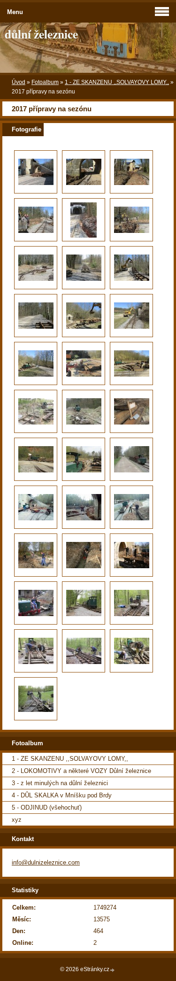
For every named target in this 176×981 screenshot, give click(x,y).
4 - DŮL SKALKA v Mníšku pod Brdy (62, 795)
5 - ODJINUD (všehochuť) (47, 807)
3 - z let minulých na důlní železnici (60, 783)
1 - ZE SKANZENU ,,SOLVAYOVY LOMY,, (117, 82)
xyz (17, 819)
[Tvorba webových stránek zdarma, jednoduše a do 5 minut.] (112, 970)
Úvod (18, 82)
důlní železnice (41, 34)
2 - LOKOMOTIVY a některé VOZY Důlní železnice (81, 770)
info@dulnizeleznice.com (46, 862)
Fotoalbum (45, 82)
